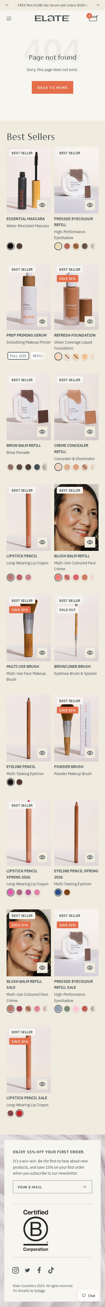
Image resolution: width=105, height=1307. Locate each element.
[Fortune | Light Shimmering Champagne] (58, 246)
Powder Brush (68, 766)
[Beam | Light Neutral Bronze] (28, 1009)
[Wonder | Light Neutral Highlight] (93, 577)
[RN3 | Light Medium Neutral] (85, 356)
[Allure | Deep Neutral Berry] (46, 1009)
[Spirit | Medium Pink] (28, 892)
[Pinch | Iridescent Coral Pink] (58, 577)
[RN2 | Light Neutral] (76, 356)
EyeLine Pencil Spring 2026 (76, 873)
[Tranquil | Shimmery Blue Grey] (58, 1009)
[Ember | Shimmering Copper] (76, 246)
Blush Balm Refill (72, 555)
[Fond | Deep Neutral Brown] (85, 246)
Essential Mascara (25, 218)
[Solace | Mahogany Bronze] (67, 892)
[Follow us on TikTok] (51, 1270)
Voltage (39, 1290)
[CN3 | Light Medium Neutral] (85, 467)
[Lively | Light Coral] (37, 892)
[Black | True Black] (10, 246)
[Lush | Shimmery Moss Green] (67, 1009)
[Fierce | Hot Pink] (10, 892)
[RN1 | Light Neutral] (67, 356)
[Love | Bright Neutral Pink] (76, 577)
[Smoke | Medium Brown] (19, 467)
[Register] (84, 1187)
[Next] (98, 5)
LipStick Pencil (21, 555)
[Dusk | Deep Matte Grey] (93, 246)
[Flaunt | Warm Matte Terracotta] (67, 246)
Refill (38, 355)
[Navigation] (8, 18)
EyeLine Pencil (21, 766)
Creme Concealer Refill (71, 448)
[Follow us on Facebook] (39, 1270)
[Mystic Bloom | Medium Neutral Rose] (37, 1009)
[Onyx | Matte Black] (10, 782)
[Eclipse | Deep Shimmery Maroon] (93, 1009)
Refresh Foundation (75, 335)
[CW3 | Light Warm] (76, 467)
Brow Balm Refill (23, 445)
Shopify (23, 1290)
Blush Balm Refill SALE (24, 984)
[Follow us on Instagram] (15, 1270)
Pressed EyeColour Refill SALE (73, 984)
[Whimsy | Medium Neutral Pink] (67, 577)
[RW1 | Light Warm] (58, 356)
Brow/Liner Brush (72, 666)
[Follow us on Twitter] (27, 1270)
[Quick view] (42, 205)
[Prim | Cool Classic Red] (19, 1113)
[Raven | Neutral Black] (46, 467)
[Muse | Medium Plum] (19, 892)
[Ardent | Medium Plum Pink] (28, 577)
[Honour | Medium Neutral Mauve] (19, 577)
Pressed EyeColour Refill (73, 221)
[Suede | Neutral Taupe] (10, 467)
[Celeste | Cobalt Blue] (58, 892)
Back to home (52, 87)
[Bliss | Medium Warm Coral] (85, 577)
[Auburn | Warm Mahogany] (28, 467)
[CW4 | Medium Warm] (93, 467)
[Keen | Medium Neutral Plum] (19, 1009)
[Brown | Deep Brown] (19, 246)
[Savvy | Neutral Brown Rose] (10, 1009)
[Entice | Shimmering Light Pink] (76, 1009)
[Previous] (7, 5)
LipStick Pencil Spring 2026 (21, 873)
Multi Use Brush (22, 666)
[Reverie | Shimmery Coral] (85, 1009)
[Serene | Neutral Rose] (10, 577)
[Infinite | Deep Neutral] (10, 1113)
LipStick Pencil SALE (26, 1097)
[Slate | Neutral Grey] (37, 467)
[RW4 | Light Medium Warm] (93, 356)
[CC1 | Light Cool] (58, 467)
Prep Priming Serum (26, 335)
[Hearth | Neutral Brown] (19, 782)
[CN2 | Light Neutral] (67, 467)
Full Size (18, 355)
